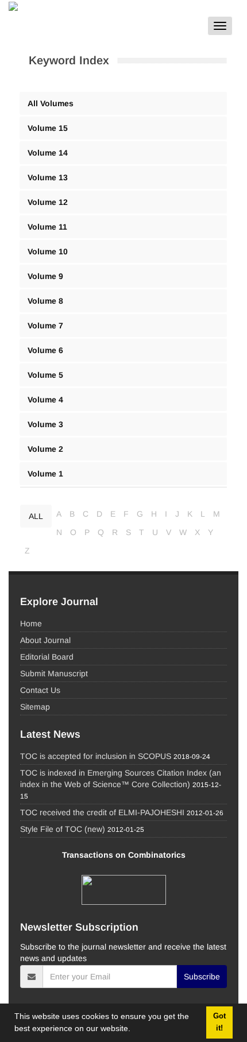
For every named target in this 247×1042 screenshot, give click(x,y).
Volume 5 (45, 374)
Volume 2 (45, 449)
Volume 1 (45, 473)
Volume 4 (45, 399)
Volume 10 (48, 251)
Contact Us (40, 690)
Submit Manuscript (54, 673)
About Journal (45, 640)
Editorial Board (47, 656)
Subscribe (202, 976)
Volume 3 (45, 424)
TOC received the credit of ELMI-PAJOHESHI (102, 812)
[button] (134, 1030)
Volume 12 (48, 202)
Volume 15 (48, 128)
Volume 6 (45, 350)
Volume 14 (48, 152)
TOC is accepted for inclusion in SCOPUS (95, 756)
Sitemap (35, 706)
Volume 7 (45, 325)
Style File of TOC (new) (62, 829)
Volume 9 (45, 276)
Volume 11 (47, 226)
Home (31, 623)
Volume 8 (45, 300)
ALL (36, 516)
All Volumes (51, 103)
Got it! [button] (219, 1022)
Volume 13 (48, 177)
